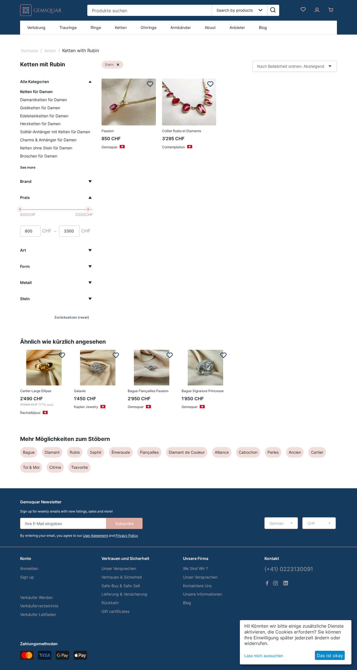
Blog (263, 27)
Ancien (295, 452)
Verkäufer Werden (36, 597)
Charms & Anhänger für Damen (48, 139)
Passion (108, 131)
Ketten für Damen (36, 91)
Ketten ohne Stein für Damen (46, 147)
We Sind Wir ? (195, 568)
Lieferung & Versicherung (124, 594)
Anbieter (237, 27)
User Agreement (95, 535)
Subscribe (124, 523)
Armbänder (180, 27)
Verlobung (36, 27)
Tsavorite (79, 467)
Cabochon (248, 452)
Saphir (96, 452)
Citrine (55, 467)
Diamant (52, 452)
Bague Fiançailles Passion (148, 391)
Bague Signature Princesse (203, 391)
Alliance (222, 452)
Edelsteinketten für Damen (44, 115)
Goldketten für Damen (40, 107)
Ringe (96, 27)
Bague (29, 452)
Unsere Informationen (202, 594)
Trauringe (68, 27)
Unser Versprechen (119, 568)
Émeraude (121, 452)
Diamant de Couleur (187, 452)
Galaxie (80, 391)
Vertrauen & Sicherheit (122, 577)
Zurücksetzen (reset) (71, 317)
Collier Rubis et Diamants (181, 131)
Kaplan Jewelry (86, 407)
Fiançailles (149, 452)
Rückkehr (110, 602)
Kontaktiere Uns (197, 585)
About (210, 27)
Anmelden (29, 568)
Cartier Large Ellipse (35, 391)
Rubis (75, 452)
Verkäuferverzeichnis (39, 605)
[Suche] (273, 10)
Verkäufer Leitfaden (38, 614)
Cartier (317, 452)
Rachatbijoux (30, 413)
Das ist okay (330, 655)
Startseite (29, 50)
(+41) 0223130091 (288, 569)
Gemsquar (109, 147)
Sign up (27, 577)
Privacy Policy (126, 535)
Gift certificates (115, 611)
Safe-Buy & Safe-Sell (121, 585)
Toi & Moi (31, 467)
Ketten (121, 27)
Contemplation (173, 147)
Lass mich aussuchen (263, 655)
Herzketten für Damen (40, 123)
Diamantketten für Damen (43, 99)
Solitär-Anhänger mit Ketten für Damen (55, 131)
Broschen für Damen (38, 156)
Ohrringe (148, 27)
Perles (273, 452)
